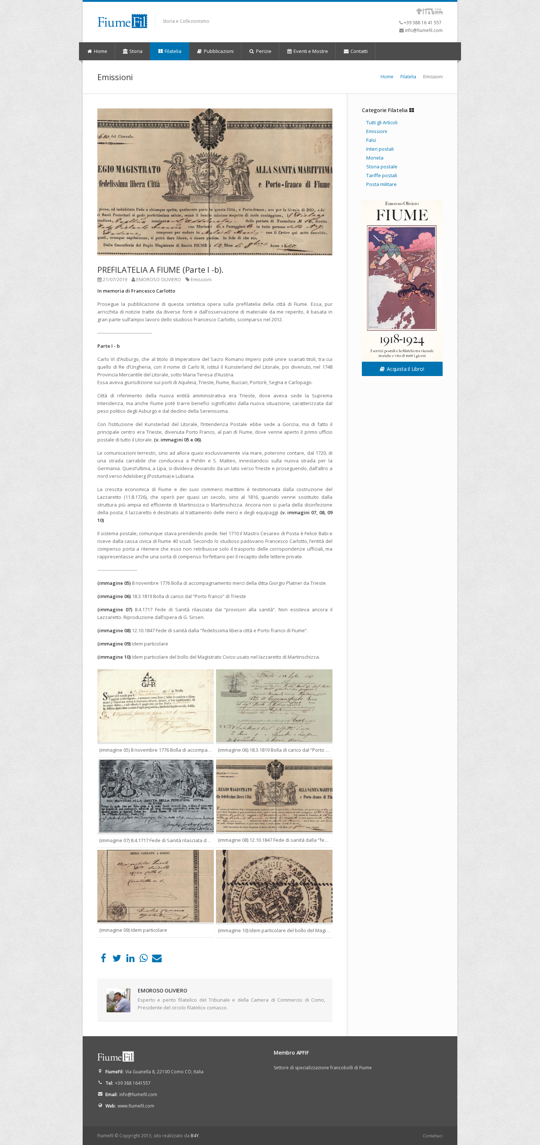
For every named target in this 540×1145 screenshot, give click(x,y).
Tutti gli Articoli (381, 122)
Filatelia (172, 51)
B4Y (195, 1136)
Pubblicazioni (218, 51)
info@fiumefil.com (424, 30)
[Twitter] (117, 959)
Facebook (419, 11)
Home (100, 51)
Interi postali (380, 149)
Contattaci (433, 1135)
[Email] (157, 959)
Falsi (371, 140)
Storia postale (381, 166)
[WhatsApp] (143, 959)
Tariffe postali (381, 175)
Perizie (263, 51)
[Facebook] (103, 959)
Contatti (358, 51)
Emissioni (201, 279)
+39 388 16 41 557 (423, 22)
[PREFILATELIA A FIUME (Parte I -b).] (214, 181)
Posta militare (381, 184)
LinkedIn (428, 11)
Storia (135, 51)
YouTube (438, 11)
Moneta (375, 157)
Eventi (310, 51)
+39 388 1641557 (133, 1083)
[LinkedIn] (130, 959)
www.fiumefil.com (136, 1106)
